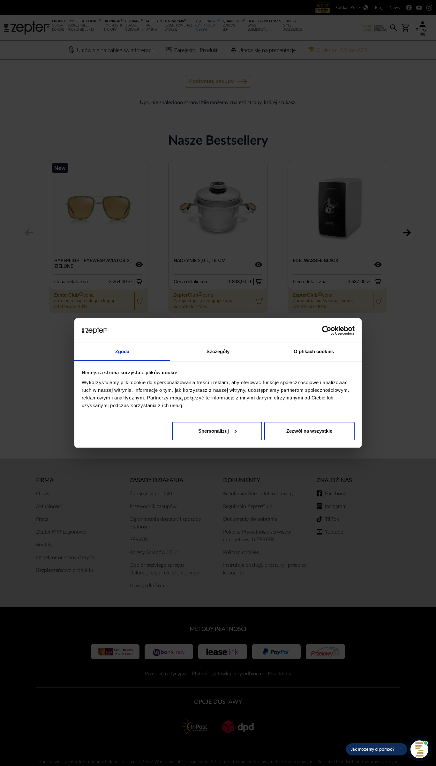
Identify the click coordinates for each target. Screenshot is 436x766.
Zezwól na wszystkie (309, 431)
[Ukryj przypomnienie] (400, 749)
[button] (376, 749)
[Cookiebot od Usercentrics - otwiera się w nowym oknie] (327, 330)
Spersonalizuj (213, 431)
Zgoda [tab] (122, 351)
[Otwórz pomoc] (419, 749)
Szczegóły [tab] (218, 351)
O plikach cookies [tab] (314, 351)
